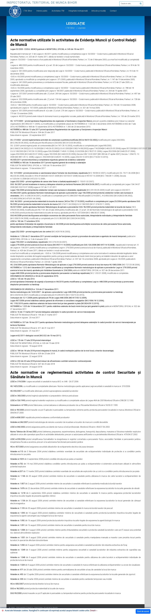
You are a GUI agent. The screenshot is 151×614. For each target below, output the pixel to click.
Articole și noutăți (98, 11)
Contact (113, 11)
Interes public (42, 11)
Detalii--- (93, 611)
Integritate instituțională (78, 11)
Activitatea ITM (58, 11)
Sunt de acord (143, 611)
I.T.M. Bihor (28, 11)
